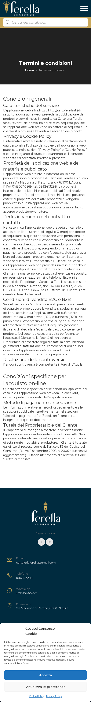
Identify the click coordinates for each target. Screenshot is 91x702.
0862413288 (48, 186)
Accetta (45, 675)
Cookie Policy (36, 696)
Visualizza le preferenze (46, 687)
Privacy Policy (54, 696)
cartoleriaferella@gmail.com (36, 562)
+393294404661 (26, 593)
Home (29, 70)
